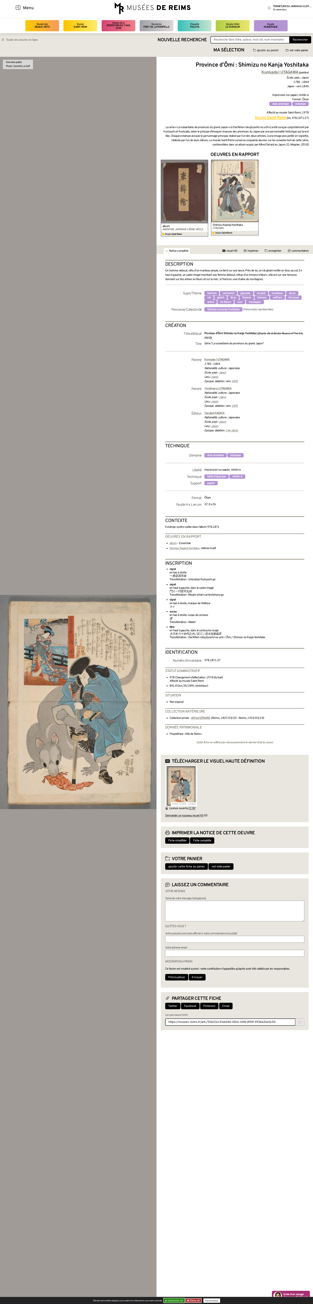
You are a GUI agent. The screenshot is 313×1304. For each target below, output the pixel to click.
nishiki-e (237, 476)
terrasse (294, 297)
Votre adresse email (176, 948)
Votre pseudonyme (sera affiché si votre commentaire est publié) (201, 933)
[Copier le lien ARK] (299, 1022)
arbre (210, 302)
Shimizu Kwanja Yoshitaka (228, 225)
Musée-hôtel (233, 26)
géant (220, 297)
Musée (80, 26)
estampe (300, 104)
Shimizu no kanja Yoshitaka (223, 309)
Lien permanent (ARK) (176, 1015)
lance (292, 293)
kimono (261, 297)
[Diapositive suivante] (306, 198)
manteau (277, 293)
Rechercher (300, 40)
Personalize (211, 1300)
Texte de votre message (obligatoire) (185, 898)
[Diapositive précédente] (164, 198)
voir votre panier (298, 50)
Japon (222, 373)
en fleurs (225, 302)
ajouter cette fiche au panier (186, 866)
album (166, 226)
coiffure (277, 297)
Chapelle (194, 26)
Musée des (42, 26)
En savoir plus (279, 9)
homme (211, 293)
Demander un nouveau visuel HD (184, 815)
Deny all (194, 1300)
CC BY (192, 808)
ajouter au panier (268, 50)
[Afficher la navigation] (18, 8)
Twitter (172, 1006)
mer (239, 302)
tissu (233, 297)
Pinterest (209, 1006)
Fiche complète (202, 840)
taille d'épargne (216, 476)
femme (246, 297)
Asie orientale (280, 104)
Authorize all (175, 1300)
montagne (255, 302)
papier (211, 483)
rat (209, 297)
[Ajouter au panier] (206, 162)
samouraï (228, 293)
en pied (261, 293)
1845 (234, 381)
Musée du (156, 26)
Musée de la (118, 25)
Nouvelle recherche (182, 40)
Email (225, 1006)
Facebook (190, 1006)
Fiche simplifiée (177, 840)
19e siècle (232, 430)
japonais (246, 293)
